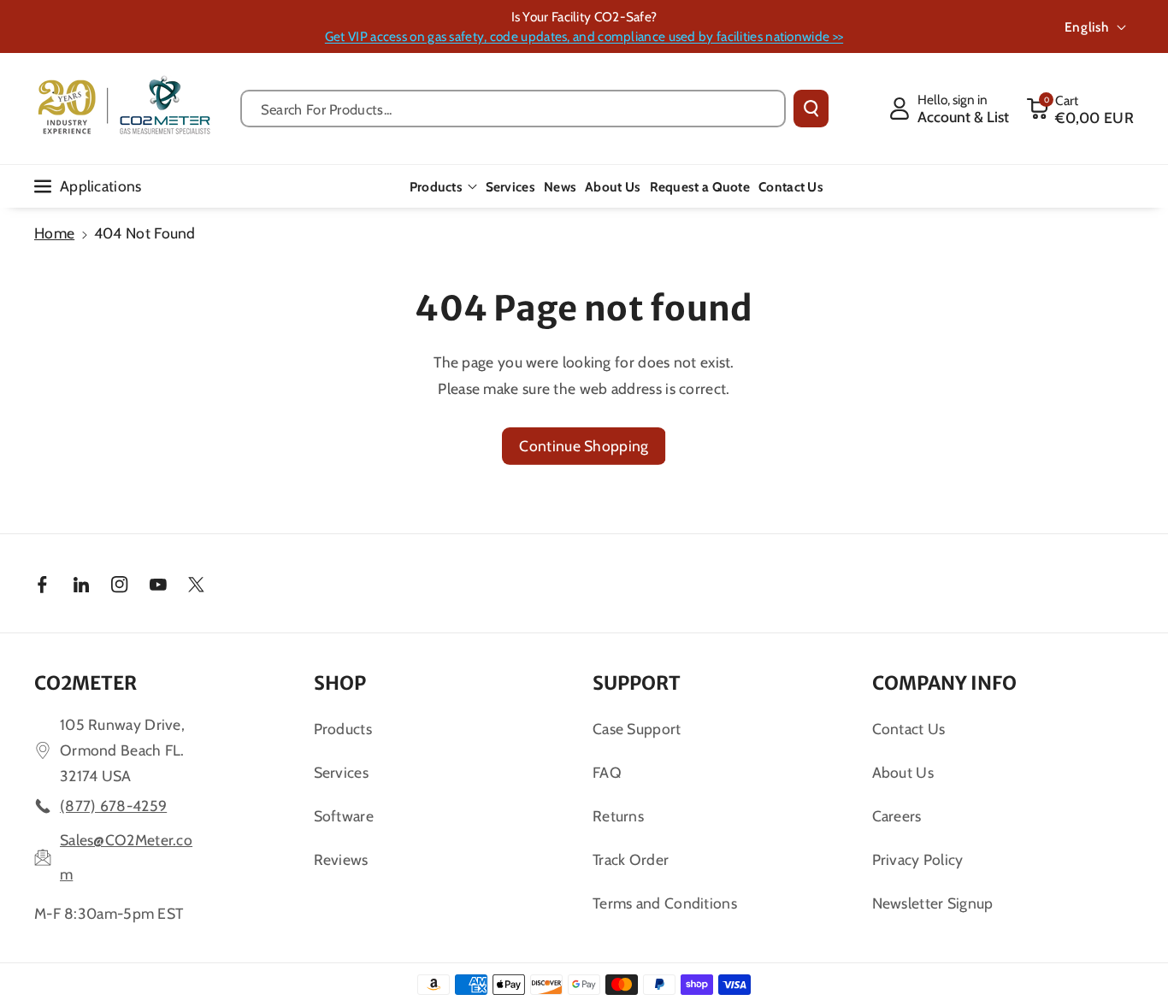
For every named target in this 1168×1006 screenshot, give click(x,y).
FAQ (607, 772)
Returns (618, 816)
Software (344, 816)
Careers (897, 816)
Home (54, 233)
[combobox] (513, 108)
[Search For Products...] (811, 108)
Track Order (631, 859)
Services (341, 772)
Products (436, 187)
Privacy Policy (918, 859)
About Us (903, 772)
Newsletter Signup (933, 903)
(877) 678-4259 (113, 806)
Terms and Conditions (665, 903)
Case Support (637, 729)
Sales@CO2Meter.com (126, 857)
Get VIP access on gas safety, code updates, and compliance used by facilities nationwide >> (584, 36)
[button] (1080, 108)
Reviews (341, 859)
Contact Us (909, 729)
